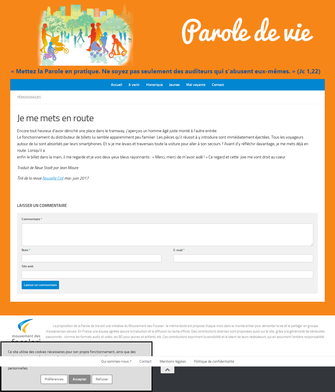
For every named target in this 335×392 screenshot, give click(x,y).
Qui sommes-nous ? (116, 361)
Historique (154, 85)
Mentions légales (173, 361)
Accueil (116, 85)
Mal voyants (196, 85)
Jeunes (174, 85)
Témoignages (29, 97)
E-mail (179, 250)
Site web (28, 266)
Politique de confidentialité (214, 361)
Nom (26, 250)
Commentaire (32, 219)
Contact (218, 85)
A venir (134, 85)
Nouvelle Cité (52, 178)
